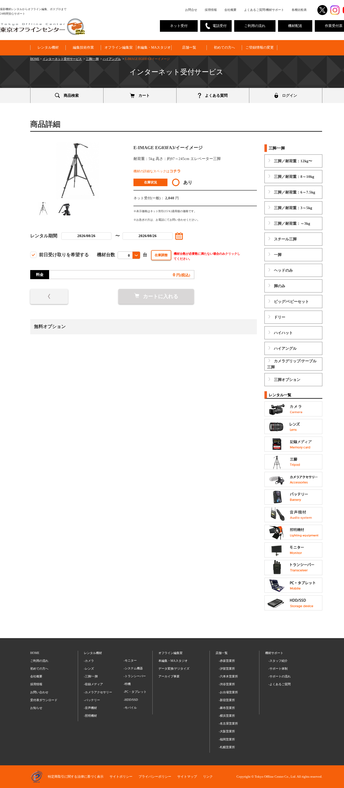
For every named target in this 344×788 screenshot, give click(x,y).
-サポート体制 (278, 668)
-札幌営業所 (227, 747)
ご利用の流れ (254, 26)
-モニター (130, 660)
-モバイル (130, 707)
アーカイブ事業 (169, 676)
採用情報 (211, 10)
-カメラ (89, 661)
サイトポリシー (121, 776)
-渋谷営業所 (227, 684)
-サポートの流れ (279, 676)
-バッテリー (92, 700)
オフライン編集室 (119, 47)
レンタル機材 (48, 47)
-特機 (127, 684)
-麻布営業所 (227, 708)
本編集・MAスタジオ (154, 47)
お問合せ (191, 10)
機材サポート (274, 653)
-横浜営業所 (227, 715)
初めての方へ (224, 47)
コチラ (175, 171)
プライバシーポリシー (155, 776)
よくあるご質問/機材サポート (264, 10)
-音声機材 (90, 708)
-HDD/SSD (131, 700)
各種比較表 (299, 10)
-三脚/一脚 (91, 676)
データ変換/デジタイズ (173, 668)
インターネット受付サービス (62, 59)
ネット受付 (179, 26)
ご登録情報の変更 (260, 47)
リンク (208, 776)
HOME (34, 59)
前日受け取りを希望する (64, 254)
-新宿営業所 (227, 700)
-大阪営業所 (227, 731)
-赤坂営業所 (227, 661)
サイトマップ (187, 776)
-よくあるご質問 (279, 684)
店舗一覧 (189, 47)
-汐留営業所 (227, 668)
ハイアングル (112, 59)
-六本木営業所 (228, 676)
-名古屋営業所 (228, 723)
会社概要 (230, 10)
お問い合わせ (39, 692)
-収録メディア (93, 684)
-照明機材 (90, 715)
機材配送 (295, 26)
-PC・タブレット (135, 692)
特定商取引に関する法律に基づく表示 (76, 776)
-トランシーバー (135, 676)
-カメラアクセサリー (98, 692)
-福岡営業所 (227, 739)
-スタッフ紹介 (278, 661)
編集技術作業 (83, 47)
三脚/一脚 (92, 59)
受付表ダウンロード (43, 700)
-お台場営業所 (228, 692)
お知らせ (36, 708)
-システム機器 (133, 668)
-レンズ (89, 668)
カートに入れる (160, 296)
